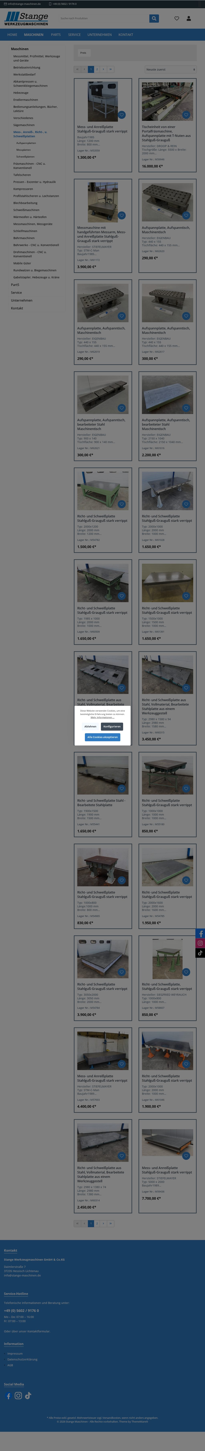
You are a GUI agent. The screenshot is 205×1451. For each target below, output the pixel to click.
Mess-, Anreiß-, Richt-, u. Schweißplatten (30, 134)
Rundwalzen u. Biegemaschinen (34, 270)
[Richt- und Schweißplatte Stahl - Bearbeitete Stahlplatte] (103, 775)
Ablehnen (90, 726)
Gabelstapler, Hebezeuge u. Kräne (36, 277)
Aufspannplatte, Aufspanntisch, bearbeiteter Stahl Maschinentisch (101, 424)
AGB (10, 1365)
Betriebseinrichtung (26, 67)
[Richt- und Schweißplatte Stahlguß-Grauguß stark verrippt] (103, 491)
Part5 (15, 285)
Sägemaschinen (24, 125)
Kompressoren (23, 189)
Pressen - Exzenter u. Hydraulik (34, 182)
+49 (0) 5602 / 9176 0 (64, 4)
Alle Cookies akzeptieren (102, 737)
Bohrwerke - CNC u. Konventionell (36, 245)
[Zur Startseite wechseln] (26, 18)
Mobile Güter (22, 263)
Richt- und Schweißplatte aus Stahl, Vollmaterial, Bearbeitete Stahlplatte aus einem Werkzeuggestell (165, 706)
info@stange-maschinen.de (24, 4)
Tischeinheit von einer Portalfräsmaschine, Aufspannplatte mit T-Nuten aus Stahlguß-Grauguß (166, 133)
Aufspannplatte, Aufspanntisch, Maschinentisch (166, 229)
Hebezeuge (20, 93)
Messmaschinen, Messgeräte (32, 224)
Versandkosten (111, 1418)
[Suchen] (154, 18)
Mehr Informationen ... (103, 717)
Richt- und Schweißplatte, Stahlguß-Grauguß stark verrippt (167, 986)
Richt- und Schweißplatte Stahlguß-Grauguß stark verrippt (102, 518)
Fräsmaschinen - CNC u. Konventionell (29, 166)
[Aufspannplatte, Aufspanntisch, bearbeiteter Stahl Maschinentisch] (103, 395)
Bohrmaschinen (24, 238)
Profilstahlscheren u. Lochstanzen (36, 196)
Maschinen (20, 49)
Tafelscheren (22, 175)
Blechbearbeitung (25, 203)
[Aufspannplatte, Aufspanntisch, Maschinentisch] (167, 202)
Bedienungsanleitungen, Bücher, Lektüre (35, 109)
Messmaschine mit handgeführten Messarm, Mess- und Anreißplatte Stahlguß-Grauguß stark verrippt (101, 234)
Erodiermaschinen (25, 100)
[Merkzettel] (177, 18)
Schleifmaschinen (25, 231)
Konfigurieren (112, 726)
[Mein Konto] (189, 18)
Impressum (15, 1353)
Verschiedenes (23, 118)
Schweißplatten (25, 156)
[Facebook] (8, 1395)
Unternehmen (21, 300)
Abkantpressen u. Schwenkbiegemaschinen (30, 84)
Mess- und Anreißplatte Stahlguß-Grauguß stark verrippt (102, 129)
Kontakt (17, 308)
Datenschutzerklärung (22, 1359)
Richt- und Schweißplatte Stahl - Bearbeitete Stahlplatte (101, 802)
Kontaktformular (38, 1331)
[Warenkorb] (198, 16)
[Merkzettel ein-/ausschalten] (122, 115)
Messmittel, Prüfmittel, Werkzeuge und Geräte (36, 58)
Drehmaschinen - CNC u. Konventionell (30, 254)
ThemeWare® (140, 1421)
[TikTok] (28, 1395)
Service (16, 292)
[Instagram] (18, 1395)
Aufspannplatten (26, 143)
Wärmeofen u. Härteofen (30, 217)
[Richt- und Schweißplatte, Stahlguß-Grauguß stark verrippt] (167, 959)
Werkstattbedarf (24, 74)
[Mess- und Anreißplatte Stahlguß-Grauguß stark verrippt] (103, 102)
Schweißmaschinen (26, 210)
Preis (83, 53)
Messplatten (23, 149)
